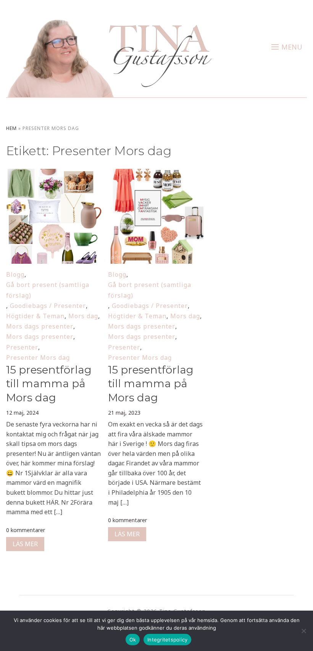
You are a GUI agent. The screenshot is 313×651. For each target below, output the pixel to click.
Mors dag (83, 316)
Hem (11, 128)
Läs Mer (25, 544)
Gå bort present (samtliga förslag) (47, 290)
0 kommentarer (25, 530)
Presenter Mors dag (38, 357)
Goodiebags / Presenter (48, 305)
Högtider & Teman (35, 316)
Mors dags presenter (39, 326)
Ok (132, 640)
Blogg (15, 274)
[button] (287, 47)
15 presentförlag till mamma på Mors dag (49, 383)
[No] (303, 631)
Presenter (22, 347)
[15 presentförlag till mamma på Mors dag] (53, 174)
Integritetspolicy (167, 640)
